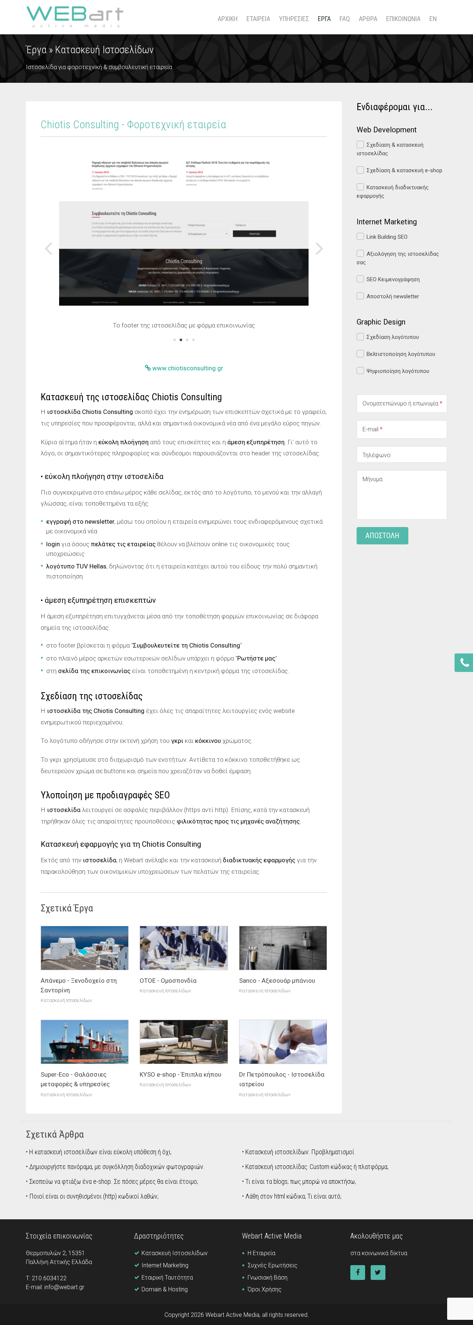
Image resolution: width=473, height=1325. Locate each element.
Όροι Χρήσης (265, 1289)
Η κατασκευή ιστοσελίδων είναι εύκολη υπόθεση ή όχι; (100, 1152)
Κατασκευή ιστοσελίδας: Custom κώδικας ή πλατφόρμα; (316, 1167)
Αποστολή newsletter (393, 296)
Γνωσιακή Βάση (267, 1277)
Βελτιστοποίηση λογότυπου (401, 354)
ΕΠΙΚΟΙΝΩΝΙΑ (403, 19)
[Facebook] (357, 1272)
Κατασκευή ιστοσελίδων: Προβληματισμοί (299, 1152)
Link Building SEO (387, 237)
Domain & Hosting (165, 1289)
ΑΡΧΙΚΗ (228, 19)
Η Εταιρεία (261, 1253)
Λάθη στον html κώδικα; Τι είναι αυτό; (293, 1196)
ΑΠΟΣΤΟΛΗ (382, 535)
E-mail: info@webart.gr (55, 1287)
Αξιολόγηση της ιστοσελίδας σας (398, 258)
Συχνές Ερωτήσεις (272, 1265)
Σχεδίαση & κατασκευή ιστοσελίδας (390, 149)
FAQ (345, 19)
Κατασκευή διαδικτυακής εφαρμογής (393, 191)
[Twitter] (378, 1272)
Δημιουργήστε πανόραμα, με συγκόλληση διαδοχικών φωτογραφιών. (117, 1167)
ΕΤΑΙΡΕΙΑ (258, 19)
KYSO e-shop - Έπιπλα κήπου (180, 1074)
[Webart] (75, 17)
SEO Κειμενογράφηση (393, 279)
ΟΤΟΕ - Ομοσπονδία (168, 980)
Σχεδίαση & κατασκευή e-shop (404, 170)
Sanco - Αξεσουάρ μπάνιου (277, 980)
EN (433, 19)
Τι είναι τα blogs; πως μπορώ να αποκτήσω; (300, 1181)
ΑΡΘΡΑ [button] (368, 19)
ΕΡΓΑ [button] (324, 19)
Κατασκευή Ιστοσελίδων (104, 50)
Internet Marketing (165, 1265)
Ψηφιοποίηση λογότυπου (398, 371)
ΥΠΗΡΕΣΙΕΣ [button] (294, 19)
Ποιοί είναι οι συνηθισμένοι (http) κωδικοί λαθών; (94, 1196)
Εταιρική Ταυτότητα (167, 1277)
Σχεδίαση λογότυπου (393, 337)
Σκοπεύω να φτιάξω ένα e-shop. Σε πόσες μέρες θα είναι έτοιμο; (113, 1181)
